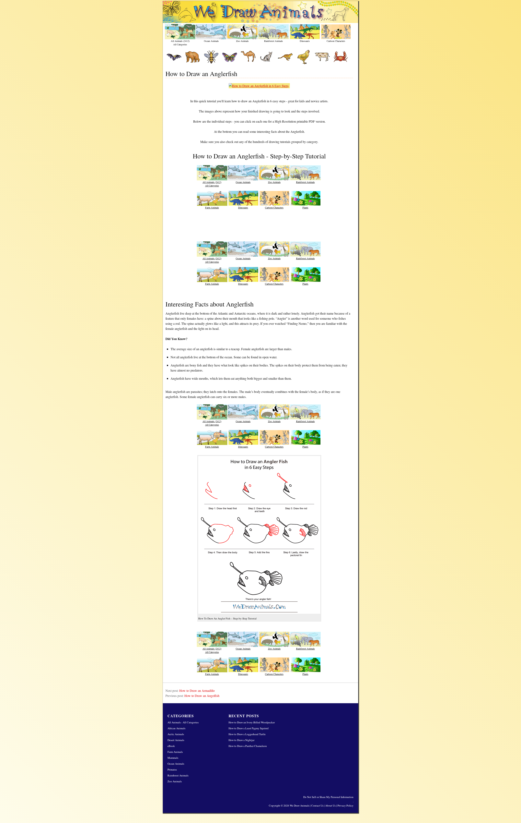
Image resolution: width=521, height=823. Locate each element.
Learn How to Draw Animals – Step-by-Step (260, 12)
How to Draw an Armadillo (197, 690)
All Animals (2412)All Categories (180, 42)
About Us (330, 805)
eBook (171, 746)
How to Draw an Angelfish (201, 695)
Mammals (172, 758)
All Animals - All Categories (183, 722)
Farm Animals (212, 207)
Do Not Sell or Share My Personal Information (328, 797)
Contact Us (317, 805)
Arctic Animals (175, 734)
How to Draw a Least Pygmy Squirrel (249, 728)
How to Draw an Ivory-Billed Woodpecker (252, 722)
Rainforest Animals (273, 41)
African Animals (176, 728)
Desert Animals (175, 740)
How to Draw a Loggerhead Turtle (247, 734)
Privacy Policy (345, 805)
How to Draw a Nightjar (241, 740)
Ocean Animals (211, 41)
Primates (172, 769)
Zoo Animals (242, 41)
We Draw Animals (299, 805)
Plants (305, 207)
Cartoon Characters (336, 41)
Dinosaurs (305, 41)
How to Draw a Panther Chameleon (248, 746)
